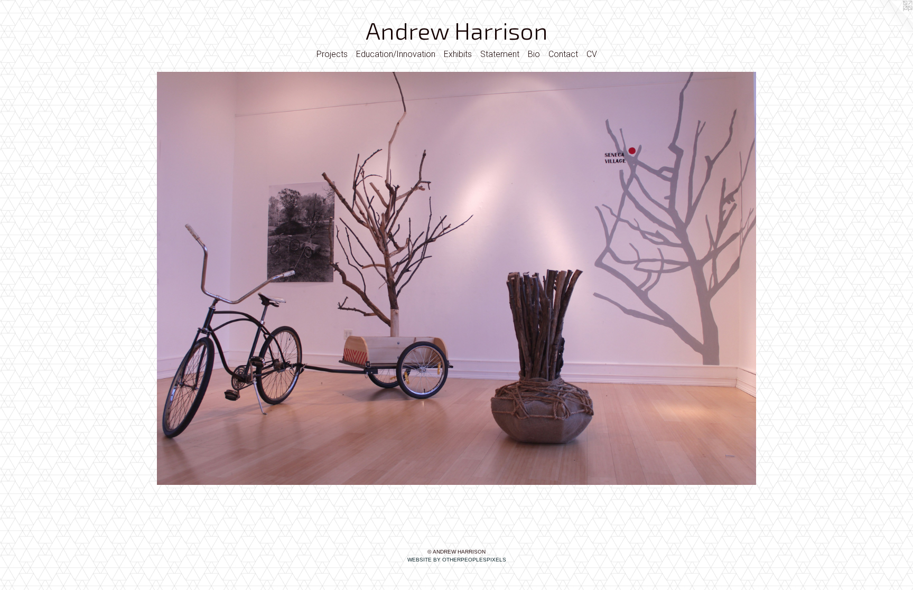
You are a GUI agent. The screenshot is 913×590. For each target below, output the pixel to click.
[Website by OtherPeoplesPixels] (892, 21)
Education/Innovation (395, 54)
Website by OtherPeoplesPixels (456, 560)
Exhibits (458, 54)
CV (591, 54)
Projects (332, 54)
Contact (563, 54)
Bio (534, 54)
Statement (499, 54)
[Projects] (456, 278)
